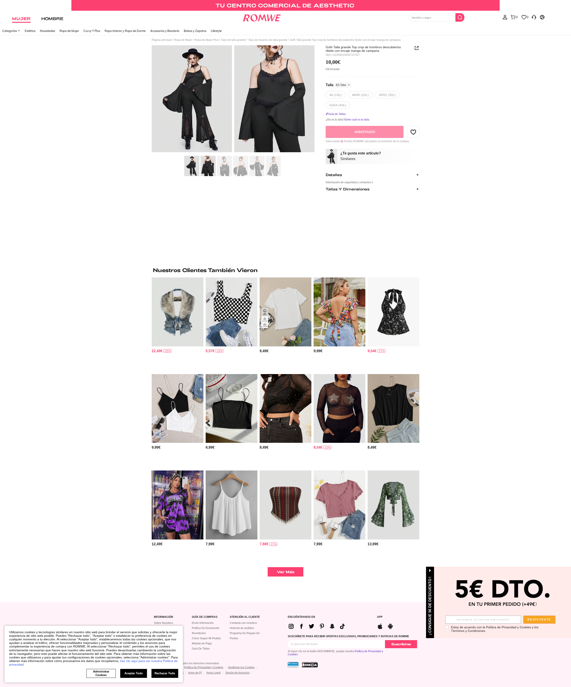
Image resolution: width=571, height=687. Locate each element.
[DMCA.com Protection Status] (310, 664)
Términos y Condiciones (468, 631)
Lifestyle (216, 31)
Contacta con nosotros (243, 623)
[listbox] (505, 17)
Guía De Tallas (201, 648)
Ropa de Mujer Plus (206, 40)
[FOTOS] (233, 99)
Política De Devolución (205, 628)
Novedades (47, 31)
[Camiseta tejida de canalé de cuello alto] (285, 311)
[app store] (380, 625)
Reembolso (199, 633)
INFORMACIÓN (163, 617)
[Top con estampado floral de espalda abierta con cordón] (339, 311)
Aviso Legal (213, 672)
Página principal (162, 40)
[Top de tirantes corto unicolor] (231, 408)
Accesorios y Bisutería (164, 31)
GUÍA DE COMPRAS (204, 617)
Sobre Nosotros (163, 623)
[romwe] (261, 17)
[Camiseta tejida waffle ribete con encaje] (339, 504)
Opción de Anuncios (237, 672)
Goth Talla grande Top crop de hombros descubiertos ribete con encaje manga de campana (363, 48)
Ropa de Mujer (69, 31)
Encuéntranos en (301, 617)
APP (380, 617)
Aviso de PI (195, 672)
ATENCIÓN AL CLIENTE (245, 617)
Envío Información (203, 623)
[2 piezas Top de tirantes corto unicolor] (177, 408)
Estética (30, 31)
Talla (336, 85)
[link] (285, 5)
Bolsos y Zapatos (195, 31)
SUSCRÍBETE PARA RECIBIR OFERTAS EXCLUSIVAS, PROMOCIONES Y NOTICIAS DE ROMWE (348, 636)
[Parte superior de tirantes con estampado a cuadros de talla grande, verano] (231, 311)
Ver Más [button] (285, 572)
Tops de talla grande (233, 40)
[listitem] (177, 324)
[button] (413, 132)
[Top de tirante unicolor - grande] (231, 504)
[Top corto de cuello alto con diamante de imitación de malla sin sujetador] (285, 408)
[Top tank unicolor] (393, 408)
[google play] (390, 625)
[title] (285, 270)
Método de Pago (202, 643)
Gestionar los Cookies (241, 667)
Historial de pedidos (242, 628)
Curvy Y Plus (91, 31)
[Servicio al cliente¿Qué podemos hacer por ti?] (534, 17)
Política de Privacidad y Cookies (203, 667)
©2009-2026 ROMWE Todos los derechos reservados (186, 663)
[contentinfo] (157, 351)
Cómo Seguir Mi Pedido (206, 638)
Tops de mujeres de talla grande (267, 40)
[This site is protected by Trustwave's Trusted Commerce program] (293, 664)
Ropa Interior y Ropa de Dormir (125, 31)
